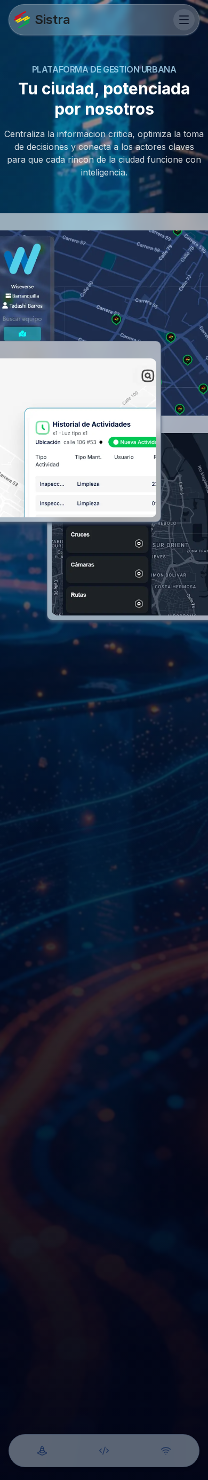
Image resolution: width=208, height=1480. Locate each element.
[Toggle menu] (184, 19)
